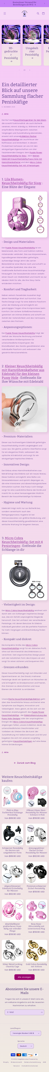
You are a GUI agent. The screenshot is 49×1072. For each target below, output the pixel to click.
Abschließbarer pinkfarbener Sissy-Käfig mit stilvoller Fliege (12, 927)
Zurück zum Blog (26, 762)
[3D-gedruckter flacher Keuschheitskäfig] (24, 214)
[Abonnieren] (41, 1012)
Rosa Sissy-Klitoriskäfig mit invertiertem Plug (36, 926)
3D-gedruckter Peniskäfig (11, 53)
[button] (4, 13)
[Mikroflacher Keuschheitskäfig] (24, 577)
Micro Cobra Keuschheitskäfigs (28, 721)
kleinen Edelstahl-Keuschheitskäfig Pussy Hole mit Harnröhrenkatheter (22, 158)
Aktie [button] (6, 114)
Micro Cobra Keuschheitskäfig (19, 610)
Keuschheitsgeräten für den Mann (30, 120)
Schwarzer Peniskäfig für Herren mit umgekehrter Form (12, 850)
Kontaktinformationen (30, 1066)
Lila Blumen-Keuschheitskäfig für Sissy (21, 181)
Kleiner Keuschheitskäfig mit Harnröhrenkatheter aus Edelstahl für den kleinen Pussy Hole (23, 372)
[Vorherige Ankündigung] (4, 3)
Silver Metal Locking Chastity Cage (12, 965)
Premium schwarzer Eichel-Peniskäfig (36, 887)
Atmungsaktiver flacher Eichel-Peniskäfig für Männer (36, 850)
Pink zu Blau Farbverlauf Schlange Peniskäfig (12, 812)
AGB (44, 1062)
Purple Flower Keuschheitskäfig (20, 247)
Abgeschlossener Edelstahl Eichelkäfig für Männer (12, 888)
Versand (16, 1066)
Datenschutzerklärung (32, 1062)
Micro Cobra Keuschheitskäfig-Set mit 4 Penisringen (22, 542)
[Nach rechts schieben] (29, 70)
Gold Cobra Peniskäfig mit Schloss (36, 965)
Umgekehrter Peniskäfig (32, 51)
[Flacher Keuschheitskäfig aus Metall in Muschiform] (24, 409)
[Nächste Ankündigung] (44, 3)
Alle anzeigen (24, 977)
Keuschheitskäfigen (22, 741)
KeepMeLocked (23, 1059)
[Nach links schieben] (19, 70)
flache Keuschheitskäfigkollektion (24, 699)
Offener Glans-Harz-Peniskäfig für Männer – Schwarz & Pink (36, 812)
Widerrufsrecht (16, 1062)
